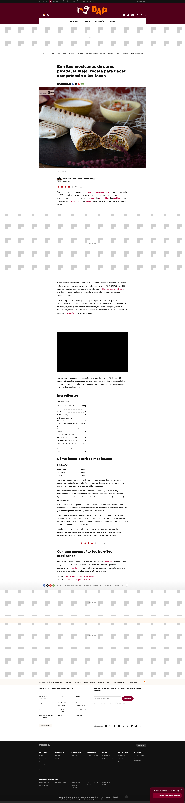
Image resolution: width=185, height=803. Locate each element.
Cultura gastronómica (81, 704)
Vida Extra (58, 758)
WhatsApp (123, 15)
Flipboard (79, 84)
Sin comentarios (65, 84)
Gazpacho (69, 682)
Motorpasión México (106, 783)
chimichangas (75, 201)
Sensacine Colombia (74, 786)
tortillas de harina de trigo (111, 289)
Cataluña (110, 53)
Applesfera (42, 762)
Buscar (48, 15)
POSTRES (74, 21)
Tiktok (128, 15)
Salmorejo (78, 682)
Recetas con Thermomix (43, 698)
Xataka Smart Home (43, 766)
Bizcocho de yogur (119, 682)
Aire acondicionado (92, 53)
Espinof (73, 758)
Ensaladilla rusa (58, 682)
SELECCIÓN (99, 21)
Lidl (53, 53)
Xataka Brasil (43, 785)
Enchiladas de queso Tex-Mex (78, 579)
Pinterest (127, 725)
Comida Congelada (137, 53)
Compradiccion (123, 762)
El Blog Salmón (139, 755)
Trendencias (122, 755)
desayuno (109, 561)
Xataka (41, 755)
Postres (60, 696)
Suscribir (127, 698)
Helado (102, 53)
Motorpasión (106, 755)
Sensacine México (76, 782)
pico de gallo (76, 568)
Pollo (41, 709)
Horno (117, 53)
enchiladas (118, 198)
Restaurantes (81, 709)
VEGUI (112, 21)
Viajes (41, 703)
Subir (140, 745)
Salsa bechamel (133, 682)
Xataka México (44, 782)
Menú (39, 15)
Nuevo (43, 15)
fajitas (88, 201)
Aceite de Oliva (61, 53)
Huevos (79, 715)
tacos (93, 198)
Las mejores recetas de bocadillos (79, 576)
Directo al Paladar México (92, 783)
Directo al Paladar (92, 755)
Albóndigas (80, 53)
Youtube (132, 15)
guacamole (69, 312)
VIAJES (86, 21)
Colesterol (125, 53)
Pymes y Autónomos (137, 759)
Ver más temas (45, 725)
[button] (79, 179)
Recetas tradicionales (90, 585)
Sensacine (74, 755)
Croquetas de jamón (104, 682)
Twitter (76, 84)
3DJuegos (58, 755)
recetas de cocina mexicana (100, 192)
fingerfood (119, 585)
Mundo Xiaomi (43, 770)
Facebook (141, 15)
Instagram (136, 15)
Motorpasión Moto (108, 758)
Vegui (78, 696)
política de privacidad (120, 703)
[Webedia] (44, 745)
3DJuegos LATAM (60, 782)
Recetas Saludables (62, 710)
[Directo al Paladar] (92, 10)
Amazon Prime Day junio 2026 (46, 717)
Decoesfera (122, 758)
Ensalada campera (89, 682)
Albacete (71, 53)
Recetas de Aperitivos (62, 704)
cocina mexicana (106, 585)
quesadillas (104, 198)
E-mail (145, 15)
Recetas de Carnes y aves (72, 585)
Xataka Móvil (43, 758)
